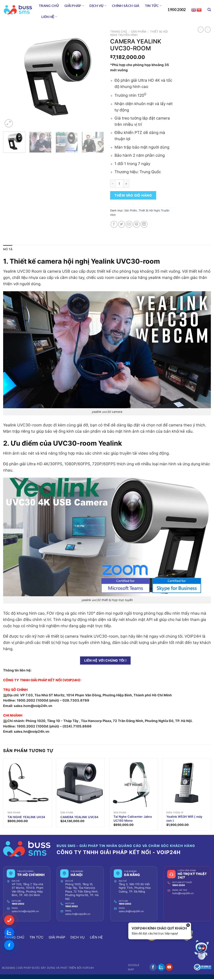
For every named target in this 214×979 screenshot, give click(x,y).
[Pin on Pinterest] (136, 224)
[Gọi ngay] (9, 920)
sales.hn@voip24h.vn (77, 913)
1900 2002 (177, 9)
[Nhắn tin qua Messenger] (9, 945)
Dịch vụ (96, 6)
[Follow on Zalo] (161, 967)
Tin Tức (152, 6)
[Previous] (10, 78)
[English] (194, 9)
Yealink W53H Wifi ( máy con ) (184, 818)
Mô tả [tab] (7, 249)
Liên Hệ (47, 17)
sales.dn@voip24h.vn (131, 911)
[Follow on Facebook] (153, 967)
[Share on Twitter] (121, 224)
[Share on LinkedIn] (144, 224)
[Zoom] (9, 123)
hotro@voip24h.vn (183, 893)
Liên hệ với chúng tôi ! (105, 660)
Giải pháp (72, 6)
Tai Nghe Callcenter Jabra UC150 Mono (132, 818)
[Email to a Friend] (129, 224)
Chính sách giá (125, 6)
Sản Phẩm (138, 31)
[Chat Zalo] (9, 933)
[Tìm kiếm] (209, 10)
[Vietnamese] (199, 9)
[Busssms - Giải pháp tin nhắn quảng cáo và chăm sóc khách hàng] (17, 9)
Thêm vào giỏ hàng (133, 195)
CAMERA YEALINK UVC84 (79, 817)
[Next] (96, 78)
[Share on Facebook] (114, 224)
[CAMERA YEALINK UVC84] (80, 783)
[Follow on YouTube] (169, 967)
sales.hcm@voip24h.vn (25, 911)
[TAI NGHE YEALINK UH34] (27, 783)
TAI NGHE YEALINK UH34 (26, 817)
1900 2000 (178, 885)
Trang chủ (49, 6)
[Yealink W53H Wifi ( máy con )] (186, 783)
